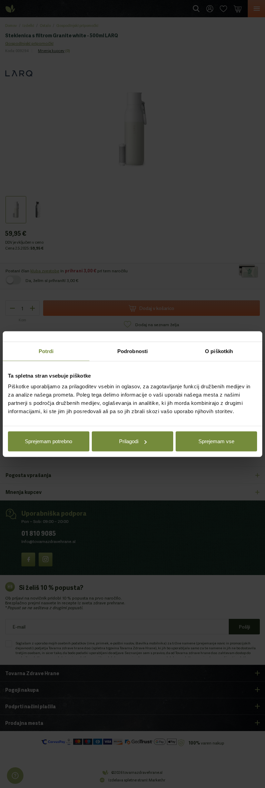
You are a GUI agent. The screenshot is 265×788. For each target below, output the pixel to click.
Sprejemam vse (216, 441)
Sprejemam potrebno (48, 441)
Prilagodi (128, 441)
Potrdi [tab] (46, 351)
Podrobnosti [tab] (132, 351)
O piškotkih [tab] (219, 351)
